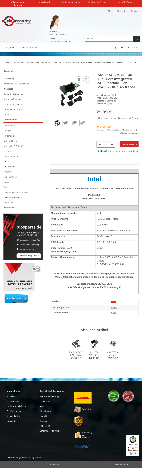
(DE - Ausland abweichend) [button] (126, 130)
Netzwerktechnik (11, 141)
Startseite (121, 11)
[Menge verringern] (100, 144)
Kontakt (134, 11)
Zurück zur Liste (10, 62)
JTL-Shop (127, 464)
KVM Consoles (10, 125)
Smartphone (9, 166)
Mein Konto (45, 411)
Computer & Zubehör (13, 94)
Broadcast (8, 88)
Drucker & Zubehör (12, 99)
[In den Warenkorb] (52, 71)
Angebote (10, 47)
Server (6, 161)
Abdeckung (8, 78)
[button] (115, 47)
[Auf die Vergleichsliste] (79, 79)
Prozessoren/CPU (11, 156)
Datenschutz (46, 401)
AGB (42, 406)
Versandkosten (13, 416)
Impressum (45, 425)
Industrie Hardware (12, 109)
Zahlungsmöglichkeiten (17, 406)
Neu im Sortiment (29, 47)
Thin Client (8, 202)
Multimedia (8, 136)
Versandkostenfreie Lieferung (124, 118)
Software (7, 171)
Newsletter (12, 421)
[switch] (133, 453)
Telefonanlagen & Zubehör (15, 192)
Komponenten (10, 119)
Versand (38, 457)
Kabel (6, 114)
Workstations (9, 207)
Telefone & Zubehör (12, 197)
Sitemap (44, 421)
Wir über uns (13, 401)
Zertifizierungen (14, 411)
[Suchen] (136, 39)
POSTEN (7, 151)
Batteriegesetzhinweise (51, 430)
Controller (111, 100)
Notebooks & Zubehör (13, 146)
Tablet (6, 187)
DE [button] (109, 11)
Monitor (7, 130)
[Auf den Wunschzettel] (86, 79)
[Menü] (137, 436)
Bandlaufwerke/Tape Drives (16, 83)
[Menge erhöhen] (112, 144)
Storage (7, 182)
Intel (113, 302)
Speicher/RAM (10, 177)
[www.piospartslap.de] (16, 21)
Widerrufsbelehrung (49, 396)
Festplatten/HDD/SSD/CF (14, 104)
